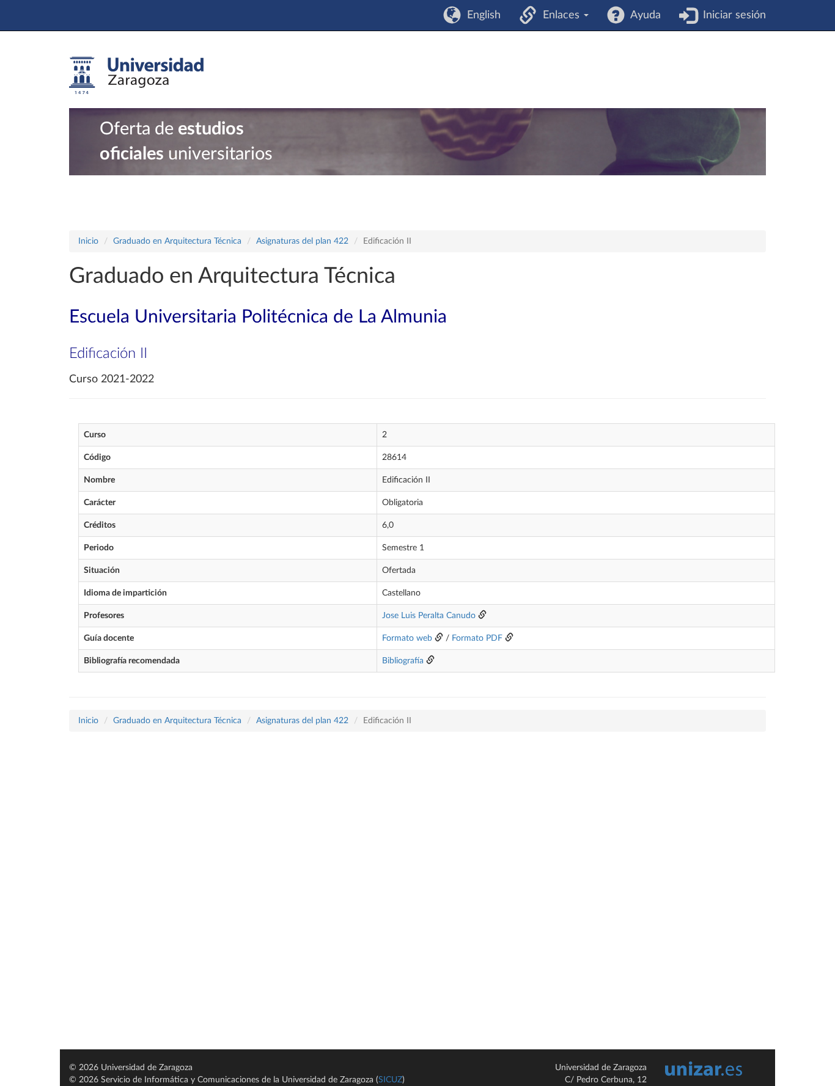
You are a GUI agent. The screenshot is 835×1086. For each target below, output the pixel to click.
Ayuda (643, 15)
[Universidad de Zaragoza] (136, 76)
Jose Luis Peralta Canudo (429, 615)
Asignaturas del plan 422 (302, 241)
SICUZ (390, 1080)
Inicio (88, 241)
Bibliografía (403, 661)
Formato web (407, 638)
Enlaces (560, 15)
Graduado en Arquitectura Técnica (177, 241)
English (481, 15)
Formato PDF (477, 638)
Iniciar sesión (731, 15)
